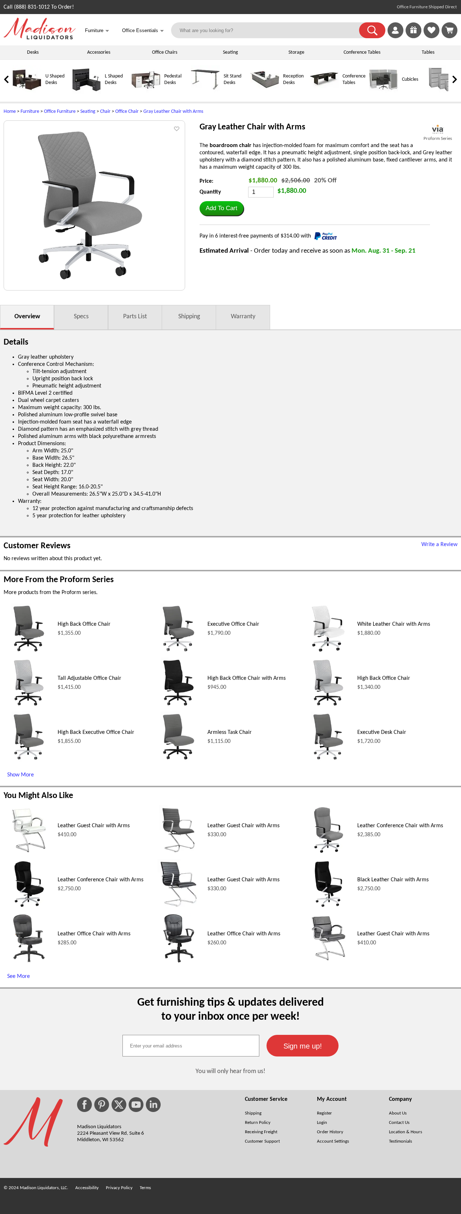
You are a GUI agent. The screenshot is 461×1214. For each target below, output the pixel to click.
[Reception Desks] (264, 93)
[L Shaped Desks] (86, 93)
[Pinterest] (101, 1104)
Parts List (135, 316)
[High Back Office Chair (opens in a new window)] (28, 652)
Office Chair (127, 111)
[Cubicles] (383, 93)
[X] (118, 1104)
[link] (449, 30)
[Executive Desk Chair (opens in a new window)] (328, 760)
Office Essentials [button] (143, 31)
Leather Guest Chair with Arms (94, 826)
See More (18, 976)
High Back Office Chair (84, 624)
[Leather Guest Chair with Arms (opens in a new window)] (29, 854)
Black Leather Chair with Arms (393, 880)
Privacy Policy (119, 1188)
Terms (145, 1188)
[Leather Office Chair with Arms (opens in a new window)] (29, 962)
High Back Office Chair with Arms (246, 678)
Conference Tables (362, 52)
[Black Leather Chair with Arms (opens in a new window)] (328, 908)
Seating (230, 52)
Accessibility (87, 1188)
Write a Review (439, 545)
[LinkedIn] (153, 1104)
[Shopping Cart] (449, 30)
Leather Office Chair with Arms (94, 934)
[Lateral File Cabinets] (443, 93)
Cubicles (410, 79)
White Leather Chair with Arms (393, 624)
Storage (296, 52)
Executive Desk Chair (381, 732)
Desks (33, 52)
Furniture (30, 111)
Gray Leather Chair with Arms (173, 111)
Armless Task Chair (229, 732)
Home (10, 111)
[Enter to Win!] (413, 37)
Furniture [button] (97, 31)
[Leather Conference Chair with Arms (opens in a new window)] (328, 854)
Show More (20, 775)
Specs (81, 316)
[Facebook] (84, 1104)
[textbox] (190, 1045)
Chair (105, 111)
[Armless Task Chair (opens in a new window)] (179, 760)
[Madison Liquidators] (40, 38)
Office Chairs (164, 52)
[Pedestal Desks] (145, 93)
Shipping (189, 316)
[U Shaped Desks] (27, 93)
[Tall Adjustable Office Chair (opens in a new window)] (29, 706)
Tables (428, 52)
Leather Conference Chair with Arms (400, 826)
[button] (372, 30)
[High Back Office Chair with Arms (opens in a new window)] (178, 706)
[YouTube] (136, 1104)
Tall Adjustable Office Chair (89, 678)
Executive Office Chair (233, 624)
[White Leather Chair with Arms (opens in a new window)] (328, 652)
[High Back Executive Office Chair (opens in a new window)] (29, 760)
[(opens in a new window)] (438, 129)
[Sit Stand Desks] (205, 93)
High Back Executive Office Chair (96, 732)
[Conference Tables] (324, 93)
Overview (27, 316)
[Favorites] (431, 37)
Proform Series (438, 138)
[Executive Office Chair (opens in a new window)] (178, 652)
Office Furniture (60, 111)
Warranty (243, 316)
